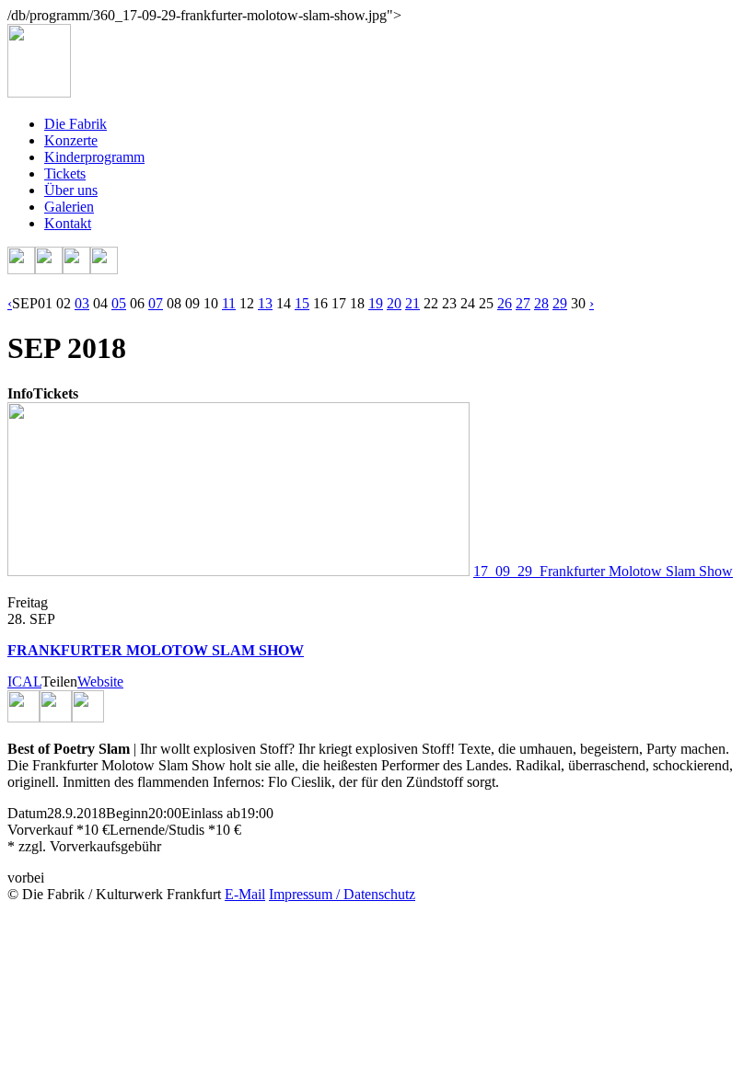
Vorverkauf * (45, 830)
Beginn (127, 813)
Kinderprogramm (94, 157)
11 (229, 303)
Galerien (69, 206)
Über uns (71, 190)
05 (118, 303)
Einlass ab (210, 813)
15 (302, 303)
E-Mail (245, 894)
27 (523, 303)
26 (504, 303)
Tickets (65, 173)
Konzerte (71, 140)
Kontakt (67, 223)
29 (559, 303)
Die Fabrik (75, 124)
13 (265, 303)
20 (394, 303)
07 (155, 303)
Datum (27, 813)
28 (541, 303)
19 (375, 303)
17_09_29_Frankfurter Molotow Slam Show (603, 571)
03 (82, 303)
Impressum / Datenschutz (342, 894)
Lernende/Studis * (162, 830)
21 (412, 303)
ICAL (24, 681)
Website (100, 681)
